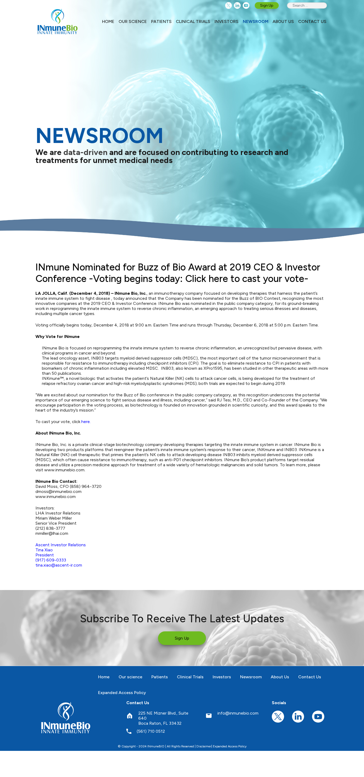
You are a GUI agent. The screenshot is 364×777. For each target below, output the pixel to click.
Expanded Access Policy (229, 746)
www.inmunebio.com (55, 496)
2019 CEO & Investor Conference (123, 303)
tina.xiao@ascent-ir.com (58, 565)
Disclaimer (203, 746)
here (85, 421)
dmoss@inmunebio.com (58, 491)
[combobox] (307, 5)
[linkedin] (237, 5)
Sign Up (266, 5)
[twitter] (228, 5)
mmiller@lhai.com (51, 533)
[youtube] (246, 5)
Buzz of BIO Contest (259, 298)
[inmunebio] (58, 21)
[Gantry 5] (66, 717)
